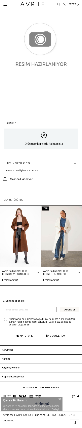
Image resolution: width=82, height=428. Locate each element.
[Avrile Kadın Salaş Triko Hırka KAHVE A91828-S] (20, 236)
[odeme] (22, 396)
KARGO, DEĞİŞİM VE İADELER (22, 170)
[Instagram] (73, 396)
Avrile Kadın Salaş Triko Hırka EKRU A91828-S (55, 272)
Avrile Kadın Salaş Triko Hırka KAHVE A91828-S (15, 272)
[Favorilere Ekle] (74, 422)
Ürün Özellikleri (18, 163)
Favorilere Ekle (38, 271)
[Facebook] (78, 396)
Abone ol (69, 309)
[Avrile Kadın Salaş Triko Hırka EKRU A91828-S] (61, 236)
